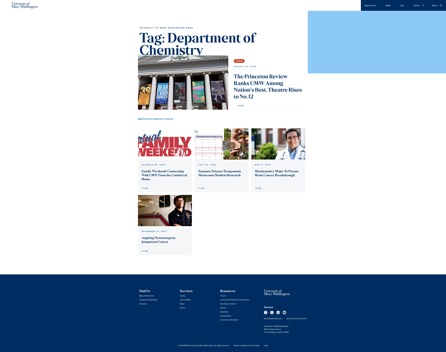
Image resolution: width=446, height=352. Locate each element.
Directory (143, 303)
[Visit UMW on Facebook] (266, 314)
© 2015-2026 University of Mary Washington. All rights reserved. (204, 345)
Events (182, 307)
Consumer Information (229, 319)
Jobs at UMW (185, 299)
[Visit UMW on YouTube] (284, 314)
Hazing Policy (225, 316)
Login (266, 345)
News (182, 303)
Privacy (223, 307)
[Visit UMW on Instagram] (272, 314)
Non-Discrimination (228, 303)
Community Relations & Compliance (234, 299)
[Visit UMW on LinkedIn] (278, 314)
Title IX (223, 295)
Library (182, 295)
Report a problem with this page (247, 345)
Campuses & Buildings (148, 299)
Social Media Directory (273, 318)
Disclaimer (224, 311)
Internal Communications (296, 318)
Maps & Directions (146, 295)
